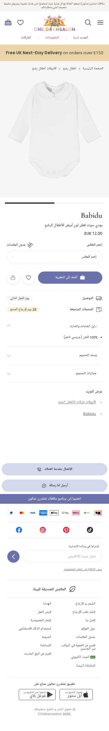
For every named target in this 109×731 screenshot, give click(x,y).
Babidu (91, 214)
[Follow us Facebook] (19, 531)
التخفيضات (52, 37)
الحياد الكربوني (82, 657)
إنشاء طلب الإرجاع (84, 612)
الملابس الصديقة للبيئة (49, 589)
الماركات (26, 37)
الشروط (46, 637)
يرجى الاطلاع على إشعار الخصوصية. (83, 569)
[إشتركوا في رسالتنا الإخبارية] (13, 556)
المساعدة (45, 645)
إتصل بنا (90, 620)
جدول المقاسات (85, 637)
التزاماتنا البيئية (85, 665)
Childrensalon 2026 (54, 714)
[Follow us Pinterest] (66, 531)
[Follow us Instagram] (43, 531)
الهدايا (47, 603)
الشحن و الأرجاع (85, 603)
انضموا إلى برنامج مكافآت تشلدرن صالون (54, 499)
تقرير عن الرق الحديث (37, 653)
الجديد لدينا (80, 37)
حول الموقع (88, 628)
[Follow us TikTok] (90, 531)
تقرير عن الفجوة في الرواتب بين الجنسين (78, 647)
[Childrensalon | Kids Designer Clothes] (54, 21)
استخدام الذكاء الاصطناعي (34, 628)
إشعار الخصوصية (41, 620)
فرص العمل (44, 612)
